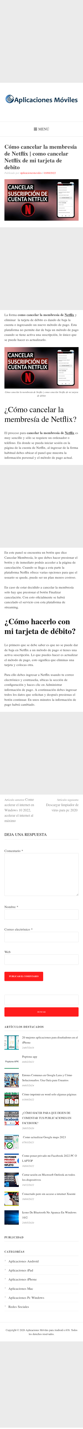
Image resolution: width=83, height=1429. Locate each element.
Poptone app (29, 1057)
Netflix (69, 314)
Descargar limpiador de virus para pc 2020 (62, 805)
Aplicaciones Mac (20, 1288)
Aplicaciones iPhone (22, 1279)
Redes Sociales (18, 1306)
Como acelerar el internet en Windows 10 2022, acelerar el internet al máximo (19, 810)
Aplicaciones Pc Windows (26, 1297)
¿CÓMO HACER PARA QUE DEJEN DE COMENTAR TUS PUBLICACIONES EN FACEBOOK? (46, 1118)
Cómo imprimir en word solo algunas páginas (49, 1094)
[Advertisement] (41, 41)
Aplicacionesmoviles (30, 173)
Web (7, 952)
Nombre (11, 906)
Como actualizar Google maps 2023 (44, 1137)
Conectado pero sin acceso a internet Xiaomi (48, 1194)
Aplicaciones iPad (20, 1270)
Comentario (13, 850)
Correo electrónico (18, 929)
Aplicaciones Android (23, 1261)
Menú (43, 129)
